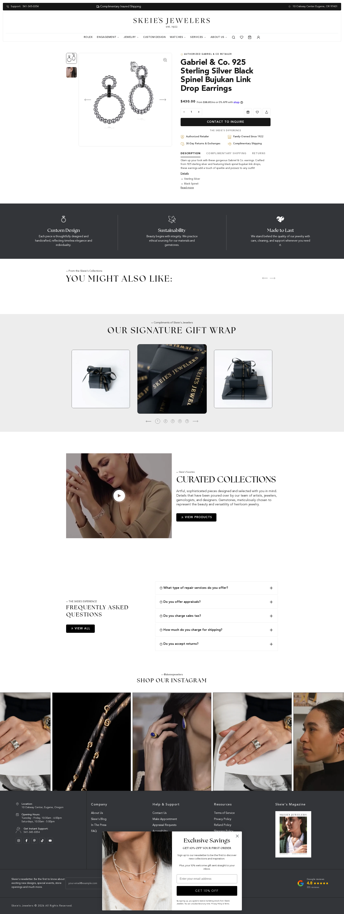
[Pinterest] (34, 840)
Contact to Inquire (225, 122)
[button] (84, 99)
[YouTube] (50, 840)
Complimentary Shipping (226, 153)
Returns (259, 153)
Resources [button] (223, 804)
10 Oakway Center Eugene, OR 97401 (315, 6)
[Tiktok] (42, 840)
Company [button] (99, 804)
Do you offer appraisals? (182, 602)
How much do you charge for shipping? (192, 630)
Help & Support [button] (166, 804)
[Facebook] (26, 840)
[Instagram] (19, 840)
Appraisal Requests (164, 825)
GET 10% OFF (207, 890)
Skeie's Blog (98, 819)
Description (190, 153)
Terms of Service (224, 813)
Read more (187, 187)
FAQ (94, 831)
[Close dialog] (237, 836)
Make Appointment (164, 819)
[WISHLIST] (257, 112)
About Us (97, 813)
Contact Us (159, 813)
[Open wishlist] (242, 37)
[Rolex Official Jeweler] (324, 22)
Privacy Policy (222, 819)
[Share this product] (267, 112)
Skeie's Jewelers (22, 905)
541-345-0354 (31, 6)
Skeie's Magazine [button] (290, 804)
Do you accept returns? (181, 644)
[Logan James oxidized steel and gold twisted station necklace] (91, 742)
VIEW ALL (82, 628)
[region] (72, 67)
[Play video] (119, 496)
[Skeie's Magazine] (293, 834)
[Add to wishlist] (257, 112)
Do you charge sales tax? (182, 616)
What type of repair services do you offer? (195, 588)
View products (198, 517)
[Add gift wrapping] (248, 112)
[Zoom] (125, 99)
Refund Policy (222, 825)
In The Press (98, 825)
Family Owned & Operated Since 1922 (174, 6)
